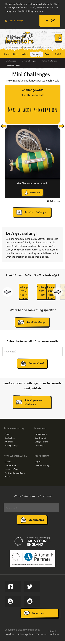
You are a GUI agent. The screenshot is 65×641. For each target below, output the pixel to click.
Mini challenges (29, 60)
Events (8, 461)
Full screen (55, 201)
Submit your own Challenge (33, 402)
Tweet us (32, 586)
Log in (38, 461)
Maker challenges (49, 61)
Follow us (13, 601)
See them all (40, 438)
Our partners (10, 465)
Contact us (10, 438)
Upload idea (35, 192)
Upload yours (41, 434)
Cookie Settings (16, 20)
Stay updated (36, 363)
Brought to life (41, 441)
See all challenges (36, 322)
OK (52, 20)
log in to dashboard (52, 31)
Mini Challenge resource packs (33, 183)
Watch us (32, 601)
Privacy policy (11, 445)
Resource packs (13, 65)
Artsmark (9, 441)
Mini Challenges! (32, 74)
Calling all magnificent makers (15, 475)
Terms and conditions (47, 634)
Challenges (11, 61)
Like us (13, 586)
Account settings (42, 465)
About (7, 434)
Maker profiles (11, 469)
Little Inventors (19, 38)
